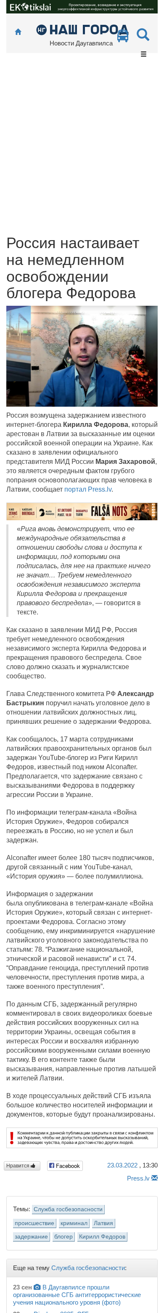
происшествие (34, 1223)
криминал (74, 1223)
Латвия (103, 1223)
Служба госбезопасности (68, 1209)
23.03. (122, 1165)
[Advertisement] (82, 148)
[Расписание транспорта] (122, 38)
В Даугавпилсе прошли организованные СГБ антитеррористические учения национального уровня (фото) (77, 1295)
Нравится (18, 1166)
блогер (63, 1237)
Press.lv (138, 1178)
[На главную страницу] (18, 32)
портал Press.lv (87, 489)
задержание (31, 1237)
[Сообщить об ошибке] (154, 1178)
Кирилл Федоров (102, 1237)
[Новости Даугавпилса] (82, 29)
